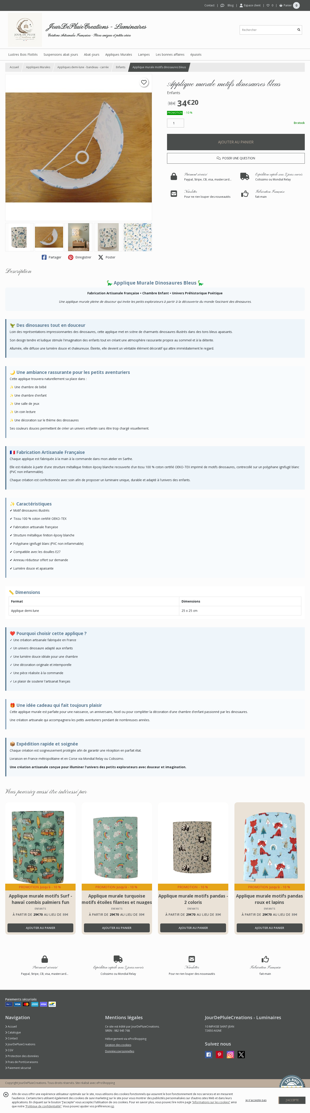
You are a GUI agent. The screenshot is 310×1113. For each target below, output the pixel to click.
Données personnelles (119, 1051)
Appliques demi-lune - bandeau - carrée (83, 67)
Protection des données (23, 1056)
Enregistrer (82, 257)
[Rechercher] (299, 29)
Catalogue (14, 1032)
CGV (10, 1050)
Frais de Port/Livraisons (22, 1062)
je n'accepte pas (256, 1100)
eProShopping (105, 1083)
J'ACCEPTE (292, 1100)
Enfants (120, 67)
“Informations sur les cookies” (211, 1102)
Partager (54, 257)
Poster (110, 257)
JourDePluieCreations (21, 1044)
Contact (209, 5)
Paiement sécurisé (19, 1068)
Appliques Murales (38, 67)
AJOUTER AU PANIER (235, 142)
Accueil (14, 67)
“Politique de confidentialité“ (43, 1106)
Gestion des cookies (118, 1045)
